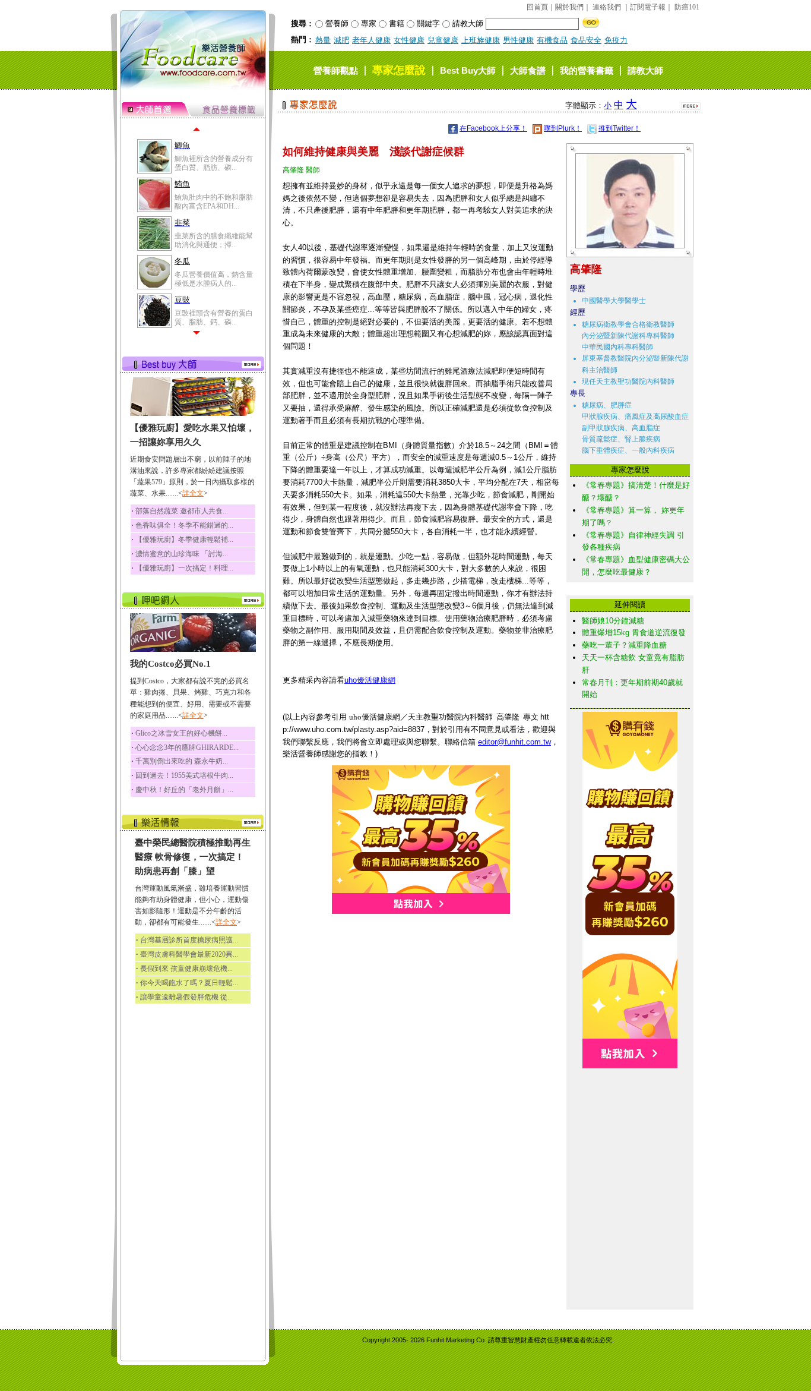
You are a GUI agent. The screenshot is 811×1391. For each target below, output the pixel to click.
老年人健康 (371, 40)
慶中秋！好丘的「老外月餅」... (184, 790)
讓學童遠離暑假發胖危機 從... (186, 997)
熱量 (323, 40)
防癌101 (686, 7)
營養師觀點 (335, 70)
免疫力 (616, 40)
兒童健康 (442, 40)
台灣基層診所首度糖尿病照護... (189, 940)
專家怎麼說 (399, 70)
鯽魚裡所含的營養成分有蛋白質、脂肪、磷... (214, 162)
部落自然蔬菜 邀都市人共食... (181, 511)
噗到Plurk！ (563, 128)
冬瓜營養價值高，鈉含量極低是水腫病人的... (214, 278)
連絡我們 (607, 7)
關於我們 (569, 7)
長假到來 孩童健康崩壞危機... (186, 968)
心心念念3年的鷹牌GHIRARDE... (187, 747)
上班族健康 (480, 40)
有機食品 (552, 40)
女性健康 (409, 40)
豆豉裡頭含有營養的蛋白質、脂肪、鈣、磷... (214, 317)
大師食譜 (528, 70)
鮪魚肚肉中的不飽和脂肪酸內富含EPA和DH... (214, 201)
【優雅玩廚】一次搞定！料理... (184, 568)
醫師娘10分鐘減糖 (613, 620)
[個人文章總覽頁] (625, 245)
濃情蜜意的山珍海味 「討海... (181, 554)
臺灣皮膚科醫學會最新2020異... (189, 954)
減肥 (341, 40)
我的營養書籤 (586, 70)
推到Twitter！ (619, 128)
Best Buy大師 (468, 70)
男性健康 (518, 40)
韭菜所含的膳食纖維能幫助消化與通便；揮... (214, 240)
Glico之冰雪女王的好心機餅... (181, 733)
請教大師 (645, 70)
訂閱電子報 (648, 7)
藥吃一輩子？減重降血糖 (624, 645)
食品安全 (586, 40)
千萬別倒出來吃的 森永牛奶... (181, 761)
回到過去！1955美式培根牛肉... (184, 775)
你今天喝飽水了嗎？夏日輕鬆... (189, 983)
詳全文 (193, 493)
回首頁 (537, 7)
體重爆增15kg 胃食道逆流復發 (634, 632)
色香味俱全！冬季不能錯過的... (184, 525)
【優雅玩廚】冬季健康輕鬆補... (184, 539)
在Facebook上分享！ (493, 128)
